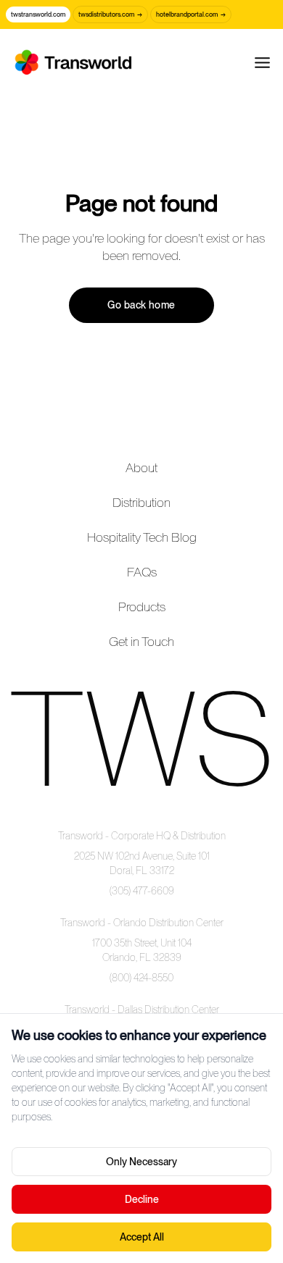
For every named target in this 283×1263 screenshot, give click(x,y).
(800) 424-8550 (141, 977)
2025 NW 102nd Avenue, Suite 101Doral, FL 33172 (142, 863)
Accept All (142, 1237)
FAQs (142, 571)
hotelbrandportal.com (191, 14)
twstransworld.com (38, 14)
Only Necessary (141, 1161)
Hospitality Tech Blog (142, 537)
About (141, 467)
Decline (142, 1199)
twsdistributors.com (110, 14)
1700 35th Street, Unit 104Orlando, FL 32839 (142, 950)
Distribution (141, 502)
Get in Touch (141, 641)
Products (141, 606)
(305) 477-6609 (142, 891)
